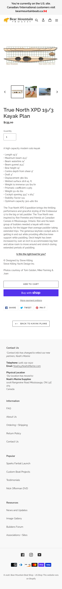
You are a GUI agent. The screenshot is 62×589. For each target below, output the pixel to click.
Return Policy (13, 433)
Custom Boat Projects (18, 471)
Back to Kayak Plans (33, 323)
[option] (17, 92)
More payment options (31, 300)
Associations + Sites (16, 535)
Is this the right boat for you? (31, 254)
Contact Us (12, 441)
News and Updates (16, 510)
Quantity (7, 131)
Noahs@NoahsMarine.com (27, 366)
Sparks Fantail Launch (18, 463)
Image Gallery (14, 518)
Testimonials (13, 480)
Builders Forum (14, 526)
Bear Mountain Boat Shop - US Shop (26, 575)
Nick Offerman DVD (17, 488)
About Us (11, 416)
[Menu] (56, 20)
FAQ (8, 408)
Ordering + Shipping (17, 425)
